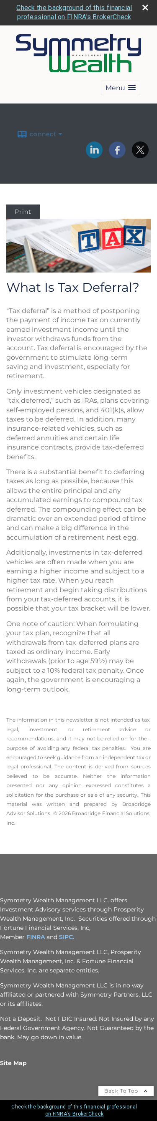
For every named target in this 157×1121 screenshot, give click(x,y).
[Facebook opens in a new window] (117, 155)
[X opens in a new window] (140, 155)
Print (23, 211)
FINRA (35, 937)
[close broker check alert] (145, 7)
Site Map (13, 1063)
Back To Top (122, 1091)
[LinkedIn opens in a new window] (94, 155)
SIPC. (66, 937)
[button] (120, 88)
